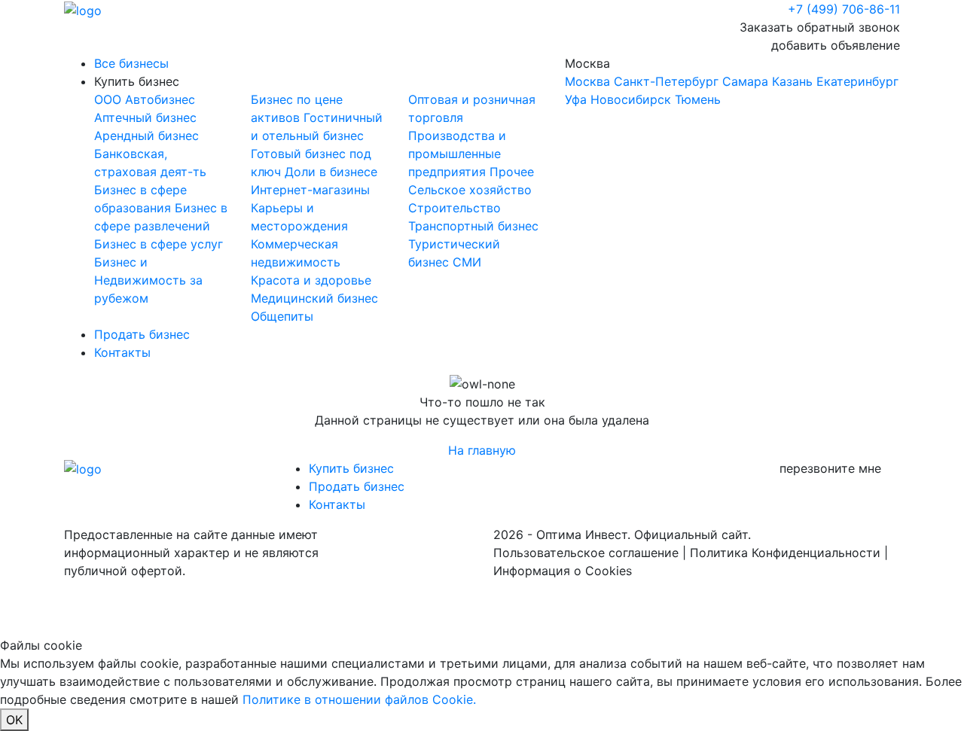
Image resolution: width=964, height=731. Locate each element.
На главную (482, 450)
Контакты (122, 352)
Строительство (454, 207)
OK (14, 719)
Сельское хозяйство (470, 189)
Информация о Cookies (562, 570)
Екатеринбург (857, 81)
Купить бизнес (136, 81)
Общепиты (282, 316)
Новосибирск (630, 99)
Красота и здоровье (311, 280)
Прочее (512, 171)
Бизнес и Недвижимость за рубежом (148, 280)
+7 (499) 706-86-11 (844, 9)
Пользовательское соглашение (586, 552)
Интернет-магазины (310, 189)
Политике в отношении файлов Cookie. (359, 699)
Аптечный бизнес (145, 117)
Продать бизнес (142, 334)
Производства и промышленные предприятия (457, 153)
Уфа (576, 99)
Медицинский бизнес (314, 298)
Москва (731, 81)
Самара (745, 81)
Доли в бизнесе (331, 171)
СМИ (467, 262)
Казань (792, 81)
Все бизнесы (131, 63)
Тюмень (698, 99)
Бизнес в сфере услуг (158, 243)
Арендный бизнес (146, 135)
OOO (109, 99)
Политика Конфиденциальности (785, 552)
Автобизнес (160, 99)
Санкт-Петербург (666, 81)
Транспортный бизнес (473, 225)
